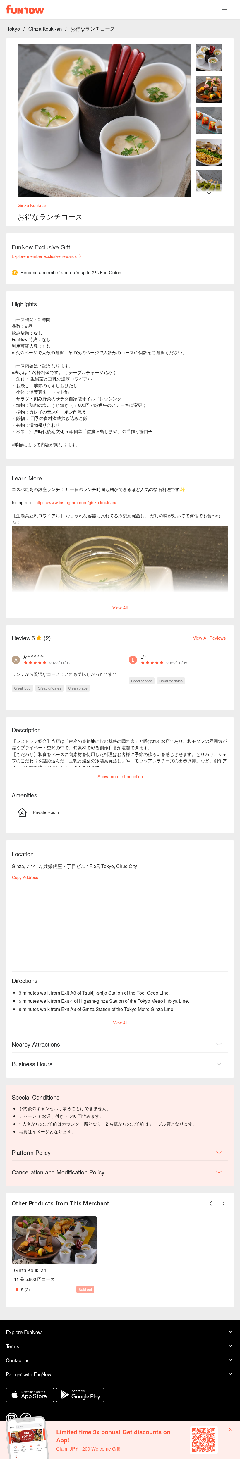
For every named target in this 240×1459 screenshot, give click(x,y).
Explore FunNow (24, 1332)
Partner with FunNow (28, 1374)
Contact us (18, 1360)
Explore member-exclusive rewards (44, 256)
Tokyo (13, 28)
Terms (12, 1346)
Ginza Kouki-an (45, 28)
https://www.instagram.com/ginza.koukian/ (75, 502)
